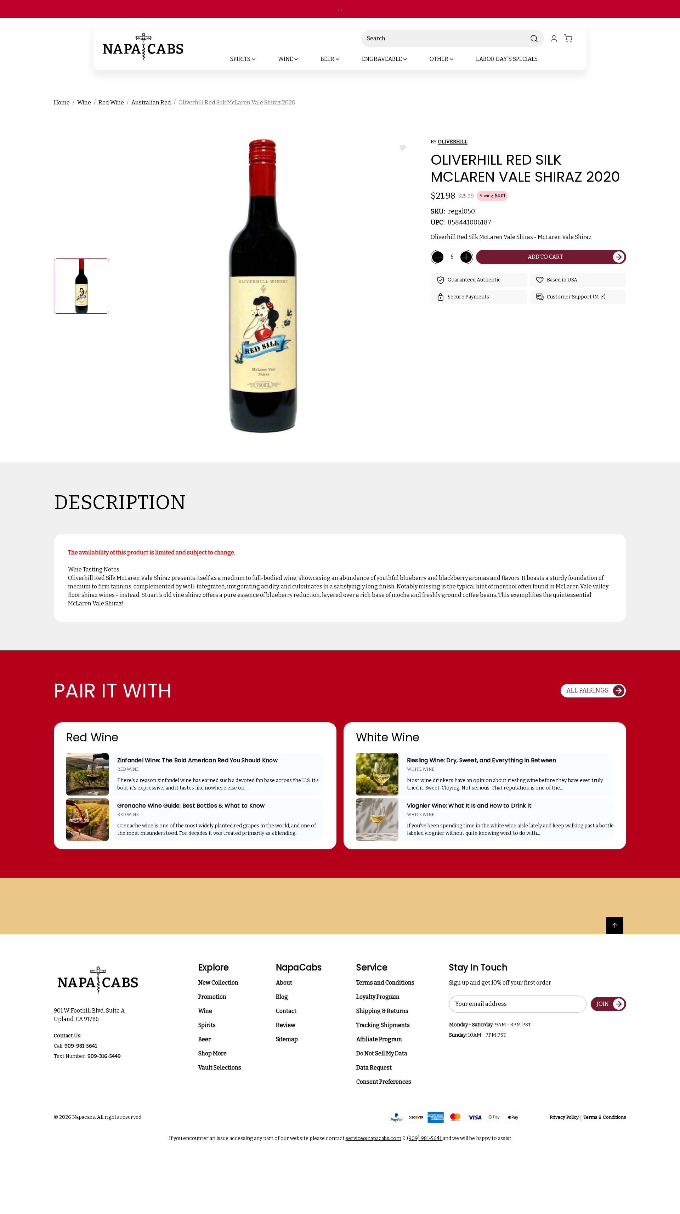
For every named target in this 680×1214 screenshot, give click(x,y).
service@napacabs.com (373, 1138)
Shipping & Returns (382, 1011)
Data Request (374, 1067)
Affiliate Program (379, 1039)
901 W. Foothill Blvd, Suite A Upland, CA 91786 (90, 1014)
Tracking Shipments (383, 1025)
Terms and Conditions (385, 982)
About (284, 982)
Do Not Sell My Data (381, 1053)
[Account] (554, 38)
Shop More (212, 1053)
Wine (205, 1011)
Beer (204, 1039)
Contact (286, 1011)
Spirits (207, 1025)
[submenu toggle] (259, 59)
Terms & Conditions (604, 1117)
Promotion (212, 996)
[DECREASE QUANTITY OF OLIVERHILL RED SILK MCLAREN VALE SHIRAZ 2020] (437, 257)
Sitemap (287, 1039)
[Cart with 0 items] (572, 38)
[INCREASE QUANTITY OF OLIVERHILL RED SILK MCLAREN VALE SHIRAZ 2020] (466, 257)
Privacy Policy (564, 1117)
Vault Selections (219, 1067)
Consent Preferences (383, 1081)
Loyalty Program (378, 996)
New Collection (218, 982)
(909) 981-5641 (425, 1138)
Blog (282, 996)
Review (285, 1025)
